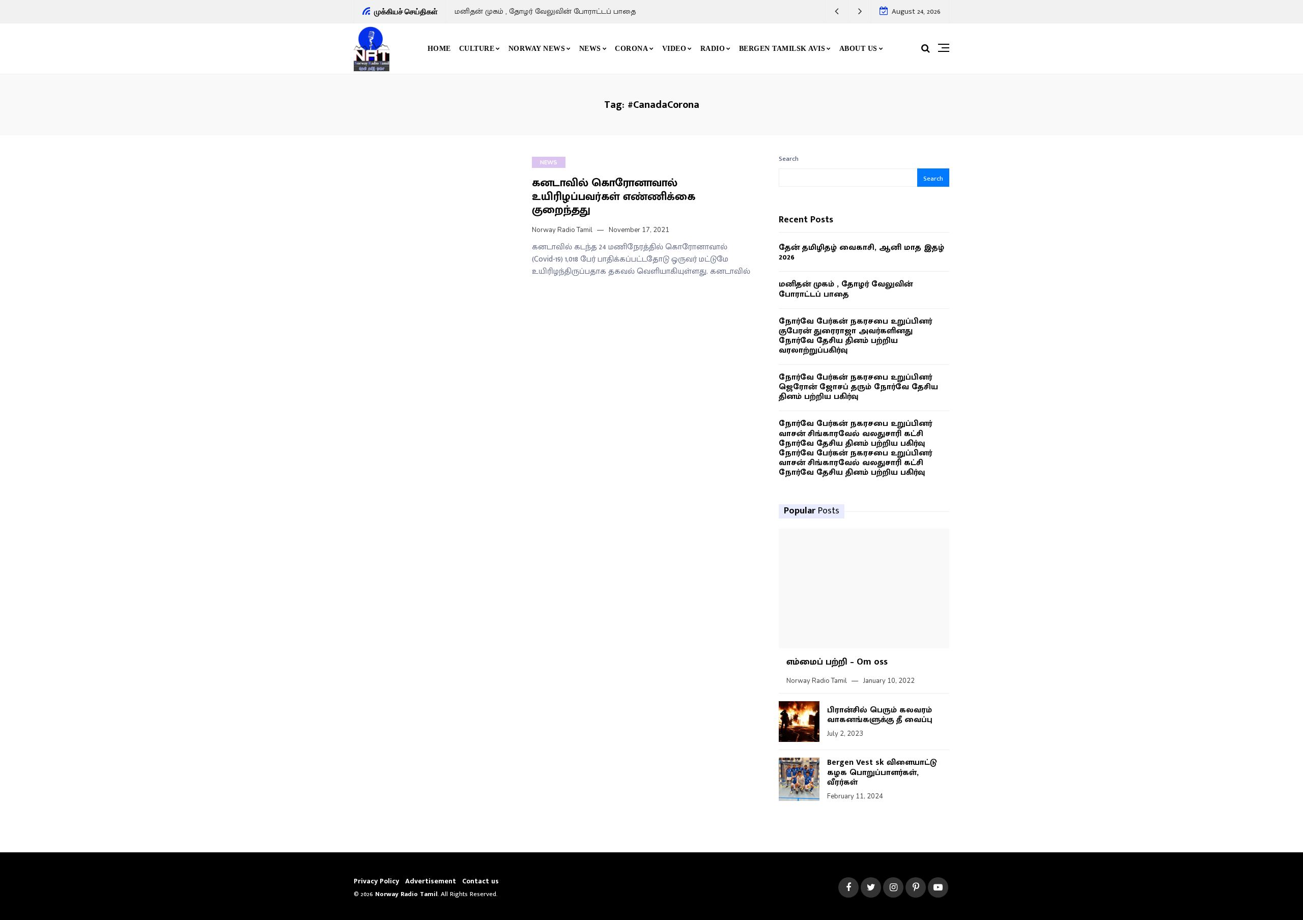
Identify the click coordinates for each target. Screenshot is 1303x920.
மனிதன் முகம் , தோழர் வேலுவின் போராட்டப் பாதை (545, 11)
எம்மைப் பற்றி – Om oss (837, 662)
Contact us (480, 881)
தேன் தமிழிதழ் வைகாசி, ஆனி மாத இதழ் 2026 (861, 252)
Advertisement (430, 881)
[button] (837, 11)
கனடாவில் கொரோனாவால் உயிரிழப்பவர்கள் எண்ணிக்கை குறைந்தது (613, 196)
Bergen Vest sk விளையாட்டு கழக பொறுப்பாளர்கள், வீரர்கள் (882, 772)
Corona (631, 48)
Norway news (536, 48)
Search (789, 158)
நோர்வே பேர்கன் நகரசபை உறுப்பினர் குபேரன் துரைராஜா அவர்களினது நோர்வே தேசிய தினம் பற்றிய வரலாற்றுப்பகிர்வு (855, 336)
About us (858, 48)
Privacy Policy (376, 881)
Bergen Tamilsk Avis (782, 48)
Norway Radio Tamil (562, 230)
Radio (712, 48)
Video (674, 48)
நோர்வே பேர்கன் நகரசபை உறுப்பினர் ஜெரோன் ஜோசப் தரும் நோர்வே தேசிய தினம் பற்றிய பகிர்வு (858, 387)
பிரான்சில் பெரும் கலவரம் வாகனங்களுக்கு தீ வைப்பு (879, 715)
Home (439, 48)
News (590, 48)
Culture (477, 48)
